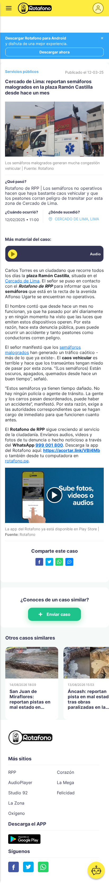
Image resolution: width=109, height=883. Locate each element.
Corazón (65, 772)
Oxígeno (16, 813)
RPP (12, 772)
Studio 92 (18, 792)
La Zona (16, 803)
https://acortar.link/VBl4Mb (71, 450)
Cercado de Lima (22, 280)
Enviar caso (58, 614)
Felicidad (66, 792)
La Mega (65, 782)
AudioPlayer (20, 782)
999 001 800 (49, 445)
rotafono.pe (17, 460)
